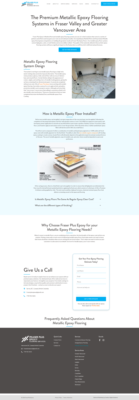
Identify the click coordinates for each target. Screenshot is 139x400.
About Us (55, 4)
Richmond (77, 384)
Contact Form (57, 340)
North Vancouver (79, 356)
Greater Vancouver (80, 353)
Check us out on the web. (61, 363)
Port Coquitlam (79, 376)
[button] (69, 199)
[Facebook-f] (100, 340)
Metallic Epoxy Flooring (81, 345)
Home (48, 4)
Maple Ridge (78, 379)
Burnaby (77, 370)
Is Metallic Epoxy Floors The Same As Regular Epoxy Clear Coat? (64, 199)
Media (87, 4)
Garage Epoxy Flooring (81, 342)
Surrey (76, 367)
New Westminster (80, 382)
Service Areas (65, 4)
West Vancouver (79, 359)
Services (74, 4)
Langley (77, 362)
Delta (76, 365)
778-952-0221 (95, 305)
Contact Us (95, 4)
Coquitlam (78, 373)
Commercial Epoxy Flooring (82, 340)
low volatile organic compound (88, 133)
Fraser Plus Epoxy (44, 84)
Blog (81, 4)
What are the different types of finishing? (53, 205)
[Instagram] (103, 340)
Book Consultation (109, 4)
